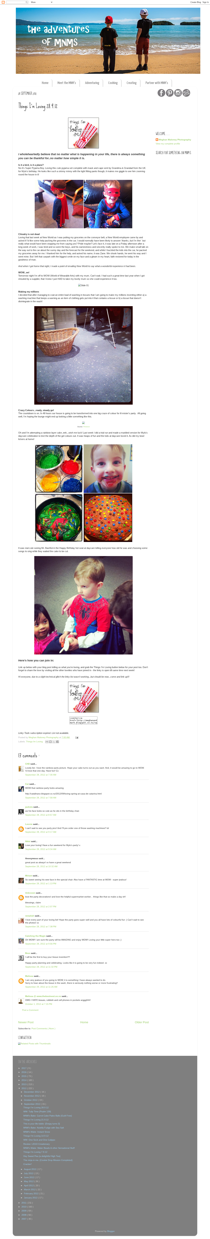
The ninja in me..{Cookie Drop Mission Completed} (48, 1160)
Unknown (30, 893)
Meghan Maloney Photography (175, 140)
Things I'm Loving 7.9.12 (35, 1152)
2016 (24, 1072)
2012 (24, 1088)
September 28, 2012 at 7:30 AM (40, 775)
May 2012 (29, 1181)
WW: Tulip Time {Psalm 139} (37, 1111)
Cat (27, 784)
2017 (24, 1068)
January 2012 (31, 1198)
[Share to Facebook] (57, 741)
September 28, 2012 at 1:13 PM (40, 883)
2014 (24, 1080)
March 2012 (30, 1189)
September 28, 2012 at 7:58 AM (40, 798)
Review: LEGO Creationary (36, 1144)
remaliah (30, 916)
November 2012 (32, 1096)
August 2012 (30, 1169)
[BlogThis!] (50, 741)
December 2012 (32, 1092)
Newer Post (26, 1022)
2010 (24, 1207)
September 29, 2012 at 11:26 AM (41, 987)
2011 (24, 1203)
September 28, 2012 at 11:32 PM (41, 967)
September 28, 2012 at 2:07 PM (40, 906)
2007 (24, 1219)
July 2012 (29, 1173)
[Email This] (46, 741)
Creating (132, 83)
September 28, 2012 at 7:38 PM (40, 926)
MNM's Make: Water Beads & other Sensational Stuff (49, 1148)
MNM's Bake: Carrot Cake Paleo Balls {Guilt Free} (47, 1116)
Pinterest (86, 427)
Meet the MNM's (66, 83)
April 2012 (29, 1185)
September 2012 (32, 1104)
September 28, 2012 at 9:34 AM (40, 849)
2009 (24, 1211)
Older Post (142, 1022)
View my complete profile (168, 144)
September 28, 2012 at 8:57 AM (40, 815)
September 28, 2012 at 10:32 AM (41, 866)
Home (45, 83)
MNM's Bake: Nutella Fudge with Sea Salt (43, 1128)
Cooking (113, 83)
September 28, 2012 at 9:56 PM (40, 944)
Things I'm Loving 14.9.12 (36, 1136)
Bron (28, 953)
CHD (27, 764)
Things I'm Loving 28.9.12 (36, 1107)
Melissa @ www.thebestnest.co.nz (43, 996)
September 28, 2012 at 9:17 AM (40, 832)
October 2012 (31, 1100)
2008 (24, 1215)
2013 (24, 1084)
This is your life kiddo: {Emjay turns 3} (41, 1124)
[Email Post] (76, 737)
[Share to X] (53, 741)
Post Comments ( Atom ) (43, 1028)
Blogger (111, 1231)
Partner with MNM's (157, 83)
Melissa (29, 976)
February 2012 (31, 1193)
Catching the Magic (35, 936)
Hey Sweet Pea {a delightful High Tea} (41, 1156)
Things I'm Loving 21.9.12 (36, 1120)
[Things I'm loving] (83, 711)
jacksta (29, 807)
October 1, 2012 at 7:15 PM (38, 1004)
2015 (24, 1076)
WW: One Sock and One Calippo (39, 1140)
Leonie (29, 824)
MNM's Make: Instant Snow (36, 1132)
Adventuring (92, 83)
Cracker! (27, 1164)
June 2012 (29, 1177)
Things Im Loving (34, 741)
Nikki (28, 841)
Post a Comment (30, 1010)
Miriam (29, 876)
